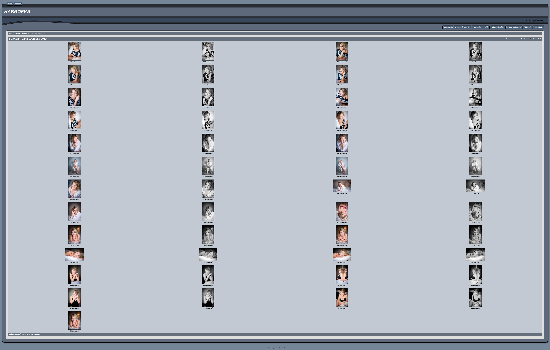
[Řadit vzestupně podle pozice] (538, 39)
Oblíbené (527, 27)
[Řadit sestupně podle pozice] (540, 39)
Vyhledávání (538, 27)
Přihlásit (17, 4)
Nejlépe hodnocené (514, 27)
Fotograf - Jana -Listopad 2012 (34, 34)
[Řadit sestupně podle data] (531, 39)
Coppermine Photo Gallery (279, 348)
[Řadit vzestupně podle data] (529, 39)
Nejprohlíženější (497, 27)
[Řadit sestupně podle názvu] (506, 39)
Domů (9, 4)
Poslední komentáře (481, 27)
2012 (18, 34)
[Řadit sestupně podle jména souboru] (521, 39)
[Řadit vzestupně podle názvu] (505, 39)
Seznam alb (448, 27)
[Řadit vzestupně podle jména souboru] (520, 39)
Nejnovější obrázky (462, 27)
